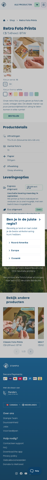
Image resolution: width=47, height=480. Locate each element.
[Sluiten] (39, 219)
